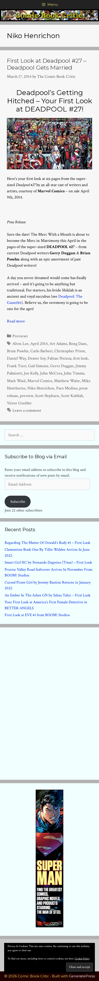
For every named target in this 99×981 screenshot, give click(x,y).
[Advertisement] (49, 702)
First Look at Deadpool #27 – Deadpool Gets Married (46, 64)
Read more (16, 321)
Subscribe (17, 501)
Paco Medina (66, 388)
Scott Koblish (72, 395)
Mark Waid (16, 380)
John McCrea (51, 373)
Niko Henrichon (40, 388)
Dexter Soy (37, 358)
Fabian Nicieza (59, 358)
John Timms (74, 373)
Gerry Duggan (62, 366)
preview (26, 395)
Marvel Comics (39, 380)
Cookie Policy (82, 958)
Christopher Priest (69, 351)
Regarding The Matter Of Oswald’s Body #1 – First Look (47, 542)
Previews (20, 336)
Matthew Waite (67, 380)
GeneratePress (82, 976)
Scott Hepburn (47, 395)
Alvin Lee (20, 343)
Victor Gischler (19, 403)
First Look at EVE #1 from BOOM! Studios (37, 615)
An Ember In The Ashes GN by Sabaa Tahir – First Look (47, 595)
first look (80, 358)
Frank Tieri (16, 366)
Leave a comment (26, 410)
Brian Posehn (18, 351)
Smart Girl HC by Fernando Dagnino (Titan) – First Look (48, 562)
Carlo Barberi (41, 351)
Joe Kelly (31, 373)
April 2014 (39, 343)
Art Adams (58, 343)
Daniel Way (16, 358)
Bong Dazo (78, 343)
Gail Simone (38, 366)
